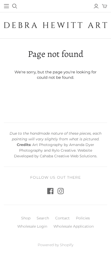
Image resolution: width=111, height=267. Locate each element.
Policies (83, 218)
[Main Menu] (6, 6)
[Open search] (14, 6)
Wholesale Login (32, 226)
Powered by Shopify (55, 245)
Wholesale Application (73, 226)
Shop (25, 218)
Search (43, 218)
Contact (62, 218)
